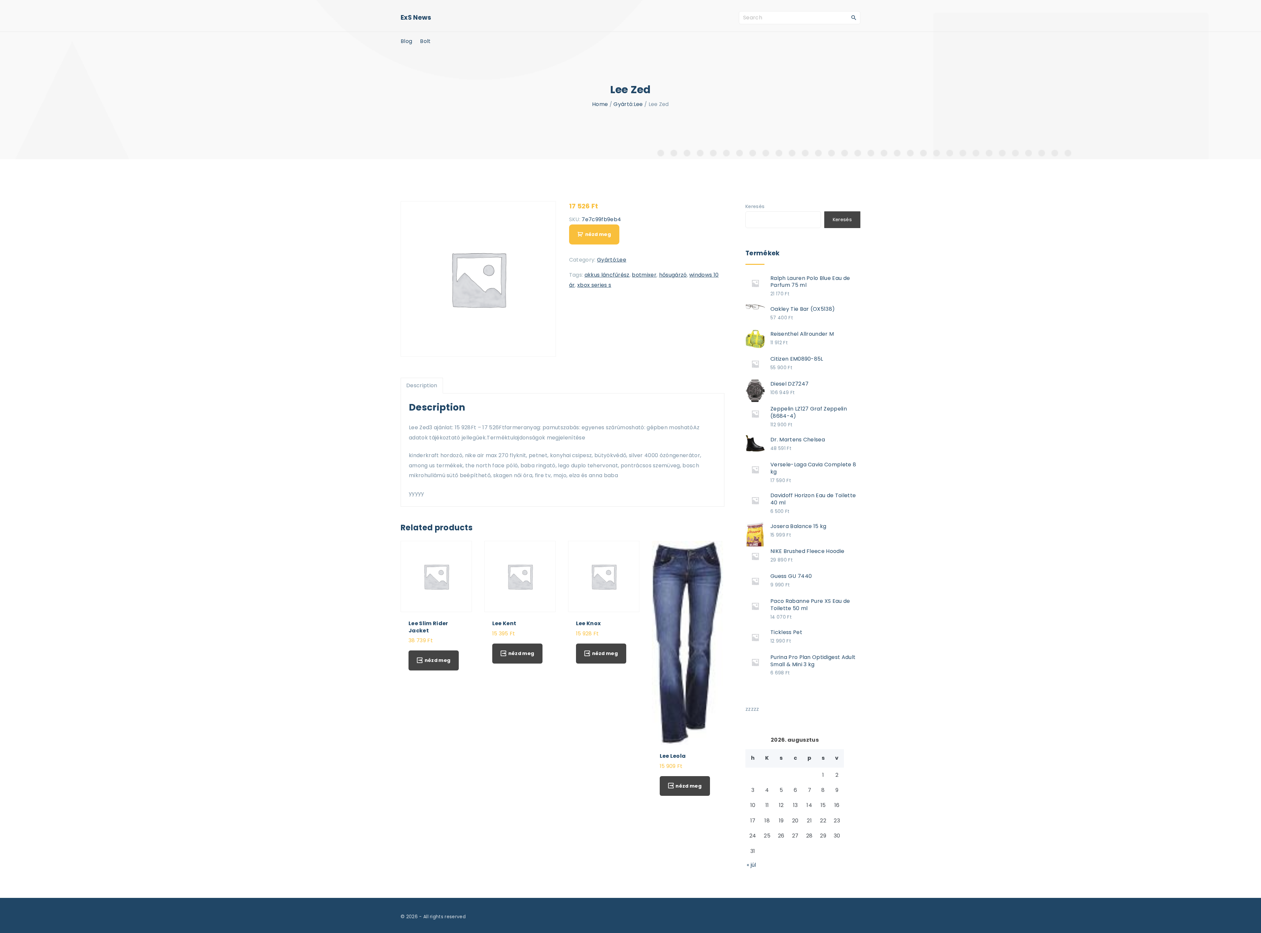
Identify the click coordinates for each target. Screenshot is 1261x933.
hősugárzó (673, 275)
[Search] (853, 17)
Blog (406, 41)
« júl (751, 865)
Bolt (425, 41)
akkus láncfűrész (607, 275)
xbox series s (594, 285)
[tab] (422, 385)
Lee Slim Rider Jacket (428, 627)
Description (421, 385)
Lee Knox (588, 623)
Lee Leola (673, 756)
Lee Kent (504, 623)
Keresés (754, 206)
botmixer (644, 275)
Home (600, 104)
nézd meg (598, 234)
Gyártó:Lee (628, 104)
